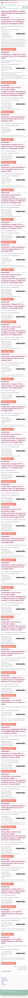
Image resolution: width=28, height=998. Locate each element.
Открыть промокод (7, 49)
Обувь (12, 26)
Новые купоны (5, 980)
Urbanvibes (7, 26)
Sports (12, 493)
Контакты (4, 984)
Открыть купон (6, 112)
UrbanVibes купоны (6, 971)
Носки (2, 708)
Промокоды (4, 979)
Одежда (16, 26)
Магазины (4, 977)
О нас (3, 983)
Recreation (16, 493)
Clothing (15, 519)
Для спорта (20, 26)
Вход (3, 981)
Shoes (12, 519)
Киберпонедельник (5, 62)
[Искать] (23, 7)
